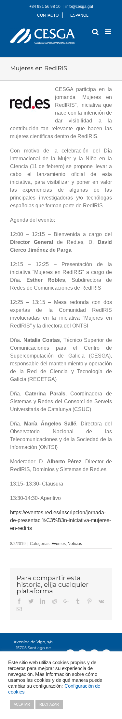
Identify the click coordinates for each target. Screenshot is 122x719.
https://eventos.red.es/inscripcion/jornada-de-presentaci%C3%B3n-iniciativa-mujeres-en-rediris (60, 520)
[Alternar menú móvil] (108, 31)
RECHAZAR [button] (49, 704)
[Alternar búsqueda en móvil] (95, 31)
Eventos (58, 543)
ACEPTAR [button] (22, 704)
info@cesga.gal (79, 6)
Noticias (75, 543)
